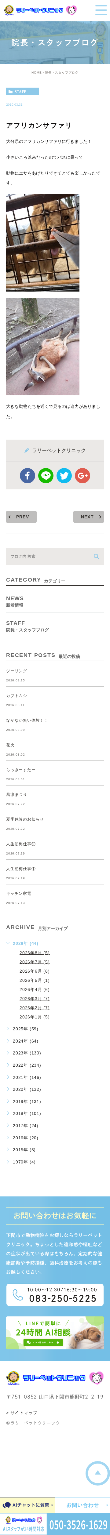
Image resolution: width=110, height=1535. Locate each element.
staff (20, 91)
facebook (27, 475)
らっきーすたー (21, 770)
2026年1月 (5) (35, 1016)
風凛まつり (16, 794)
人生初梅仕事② (21, 844)
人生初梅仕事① (21, 868)
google (82, 475)
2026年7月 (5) (35, 961)
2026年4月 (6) (35, 989)
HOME (36, 72)
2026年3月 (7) (35, 998)
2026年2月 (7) (35, 1007)
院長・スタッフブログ (62, 72)
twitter (64, 475)
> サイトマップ (21, 1413)
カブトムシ (16, 695)
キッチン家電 (18, 893)
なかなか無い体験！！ (27, 720)
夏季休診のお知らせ (25, 819)
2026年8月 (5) (35, 952)
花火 (10, 745)
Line (45, 475)
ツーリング (16, 671)
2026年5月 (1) (35, 980)
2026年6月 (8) (35, 970)
